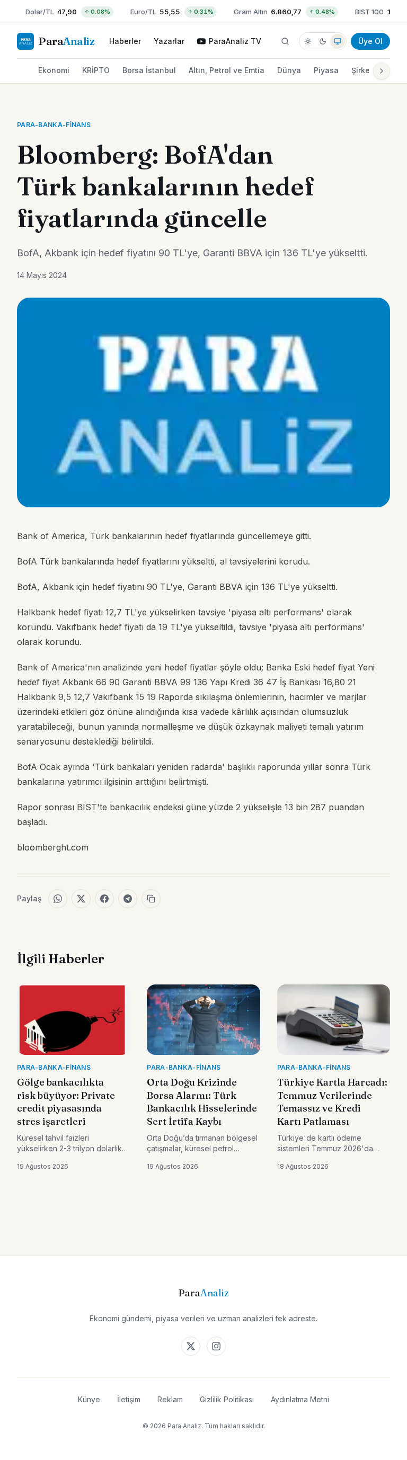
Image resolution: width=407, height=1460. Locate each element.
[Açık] (307, 41)
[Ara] (285, 41)
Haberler (125, 41)
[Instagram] (216, 1346)
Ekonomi (53, 70)
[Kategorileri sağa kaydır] (381, 70)
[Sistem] (337, 41)
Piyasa (326, 70)
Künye (89, 1399)
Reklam (170, 1399)
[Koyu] (322, 41)
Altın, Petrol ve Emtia (226, 70)
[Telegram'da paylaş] (127, 898)
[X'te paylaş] (81, 898)
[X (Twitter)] (190, 1346)
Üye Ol (370, 41)
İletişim (128, 1399)
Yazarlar (169, 41)
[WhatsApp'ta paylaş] (57, 898)
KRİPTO (96, 70)
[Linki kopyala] (151, 898)
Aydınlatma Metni (300, 1399)
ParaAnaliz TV (235, 41)
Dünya (289, 70)
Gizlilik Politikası (227, 1399)
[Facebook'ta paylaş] (104, 898)
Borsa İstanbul (149, 70)
